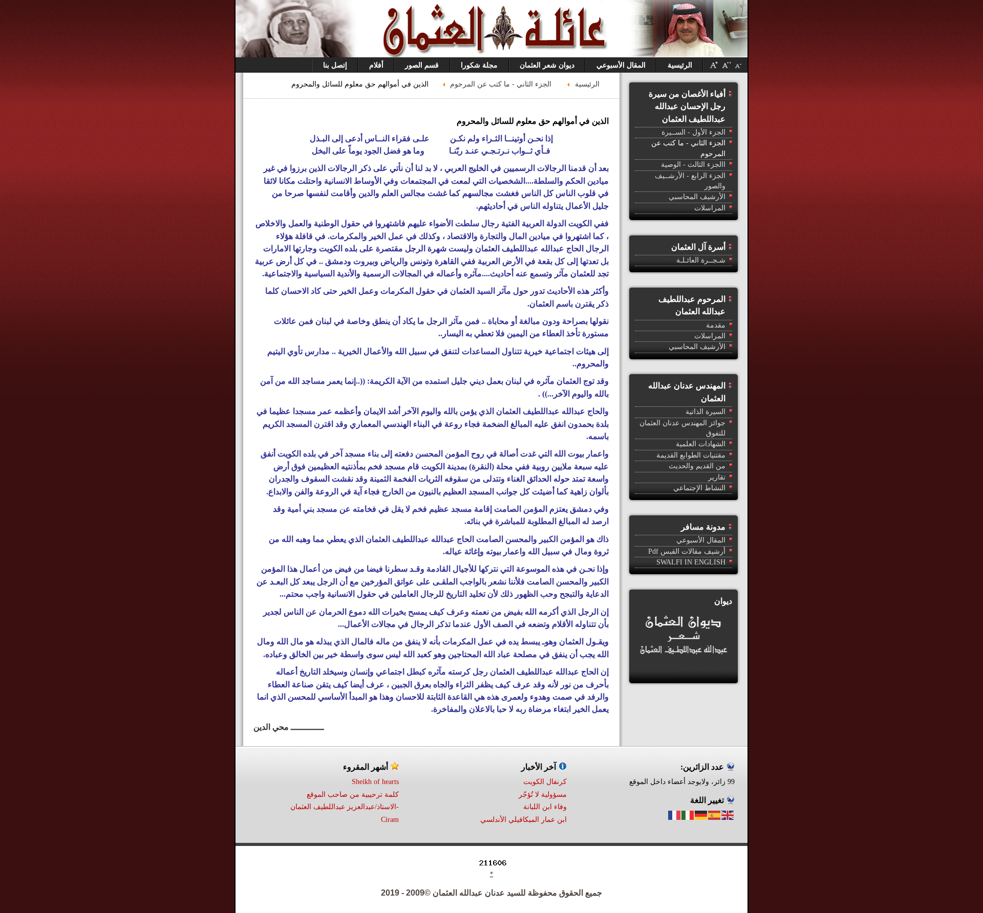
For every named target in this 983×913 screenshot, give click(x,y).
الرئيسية (680, 65)
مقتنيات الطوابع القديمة (690, 455)
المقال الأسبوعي (621, 65)
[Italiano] (688, 814)
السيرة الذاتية (705, 412)
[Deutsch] (701, 814)
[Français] (674, 814)
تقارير (716, 477)
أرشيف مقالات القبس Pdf (686, 551)
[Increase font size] (714, 69)
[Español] (714, 814)
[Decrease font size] (738, 69)
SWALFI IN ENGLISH (690, 562)
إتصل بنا (335, 65)
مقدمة (715, 325)
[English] (728, 814)
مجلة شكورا (479, 65)
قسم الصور (422, 65)
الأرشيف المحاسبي (697, 197)
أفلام (376, 65)
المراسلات (709, 208)
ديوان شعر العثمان (547, 65)
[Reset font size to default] (726, 69)
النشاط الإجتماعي (699, 488)
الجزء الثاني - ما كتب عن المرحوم (688, 148)
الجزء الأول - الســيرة (693, 132)
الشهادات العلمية (700, 444)
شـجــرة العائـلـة (700, 260)
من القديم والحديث (697, 466)
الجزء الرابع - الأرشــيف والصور (690, 181)
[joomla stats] (551, 865)
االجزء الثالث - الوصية (693, 164)
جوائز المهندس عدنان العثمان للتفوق (682, 428)
